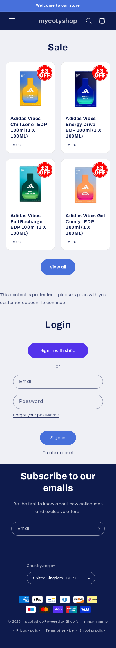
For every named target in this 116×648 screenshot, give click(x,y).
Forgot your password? (36, 415)
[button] (11, 20)
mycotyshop (33, 621)
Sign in (58, 437)
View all (58, 267)
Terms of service (60, 630)
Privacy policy (28, 630)
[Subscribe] (98, 529)
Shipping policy (92, 630)
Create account (58, 453)
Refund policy (96, 621)
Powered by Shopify (61, 621)
